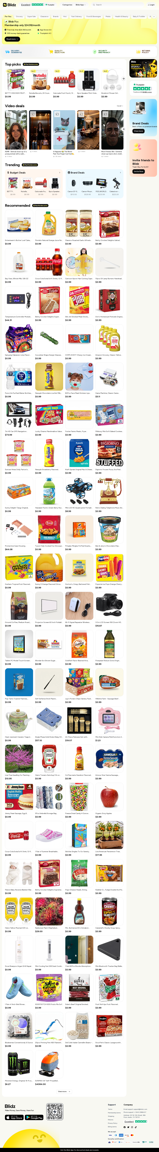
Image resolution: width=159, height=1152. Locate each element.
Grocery (19, 16)
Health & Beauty (121, 16)
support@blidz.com (140, 1109)
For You (8, 16)
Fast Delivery (76, 16)
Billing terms (112, 1127)
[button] (16, 83)
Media (108, 16)
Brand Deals (77, 172)
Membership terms (114, 1113)
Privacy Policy (112, 1123)
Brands (56, 16)
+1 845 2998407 (140, 1112)
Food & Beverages (93, 16)
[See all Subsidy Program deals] (120, 172)
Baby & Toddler (139, 16)
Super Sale (31, 16)
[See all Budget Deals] (60, 172)
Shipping (111, 1116)
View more (62, 1091)
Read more (11, 39)
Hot (65, 16)
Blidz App (80, 5)
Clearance (44, 16)
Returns (110, 1120)
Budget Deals (17, 172)
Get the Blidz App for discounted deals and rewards (79, 1150)
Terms (110, 1109)
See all (119, 106)
